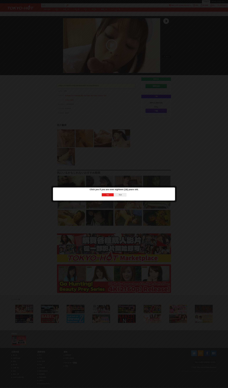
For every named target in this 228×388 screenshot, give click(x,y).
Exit (120, 195)
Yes (107, 195)
